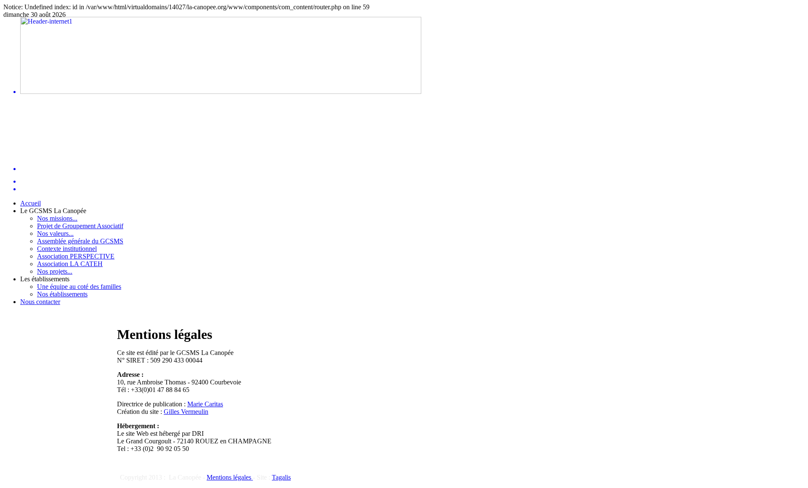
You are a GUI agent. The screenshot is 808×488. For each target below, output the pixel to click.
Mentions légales (230, 477)
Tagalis (281, 477)
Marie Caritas (205, 404)
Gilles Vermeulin (186, 411)
